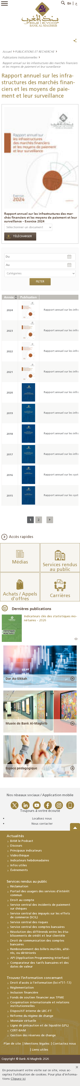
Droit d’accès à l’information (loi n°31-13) (40, 983)
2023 (10, 330)
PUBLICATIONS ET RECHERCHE (34, 51)
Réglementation (22, 987)
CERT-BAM (18, 1030)
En (69, 3)
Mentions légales (36, 1043)
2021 (10, 372)
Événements (19, 870)
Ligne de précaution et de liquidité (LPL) (39, 1025)
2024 (10, 310)
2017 (10, 454)
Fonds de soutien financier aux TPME (37, 997)
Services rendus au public (27, 882)
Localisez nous (42, 818)
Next (76, 639)
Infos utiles (18, 865)
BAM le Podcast (21, 841)
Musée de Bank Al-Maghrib (26, 723)
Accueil (7, 51)
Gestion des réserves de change (33, 1035)
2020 (10, 392)
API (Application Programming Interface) (39, 958)
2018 (10, 433)
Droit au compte (22, 900)
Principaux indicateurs (26, 850)
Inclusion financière (24, 992)
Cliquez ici (18, 1079)
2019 (10, 413)
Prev (75, 639)
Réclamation (19, 886)
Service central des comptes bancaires (37, 927)
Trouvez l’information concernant (35, 978)
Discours (16, 845)
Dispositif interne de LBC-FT (31, 1011)
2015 (10, 495)
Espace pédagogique (21, 768)
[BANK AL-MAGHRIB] (40, 14)
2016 (10, 475)
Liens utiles (40, 1050)
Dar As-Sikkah (16, 679)
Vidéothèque (19, 855)
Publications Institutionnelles (19, 57)
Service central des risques (29, 922)
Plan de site (12, 1043)
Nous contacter (42, 823)
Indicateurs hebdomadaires (29, 860)
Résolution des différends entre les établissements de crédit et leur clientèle (39, 934)
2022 (10, 351)
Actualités (15, 836)
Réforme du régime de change (31, 1016)
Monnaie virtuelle (23, 1021)
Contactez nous (64, 1043)
